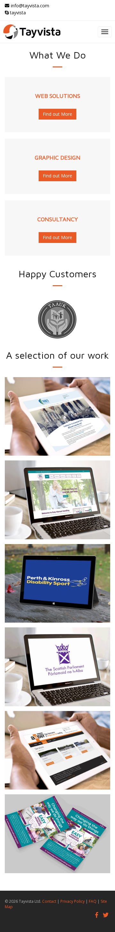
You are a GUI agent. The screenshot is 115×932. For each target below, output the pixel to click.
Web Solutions (57, 96)
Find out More (57, 114)
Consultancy (57, 219)
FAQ (92, 901)
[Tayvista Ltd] (57, 32)
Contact (49, 901)
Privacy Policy (72, 901)
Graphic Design (57, 157)
